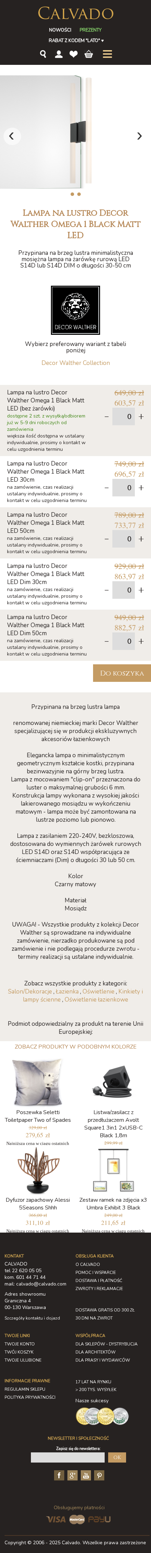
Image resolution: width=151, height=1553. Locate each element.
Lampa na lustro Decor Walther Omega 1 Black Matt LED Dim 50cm (45, 625)
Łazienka (67, 992)
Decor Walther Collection (75, 363)
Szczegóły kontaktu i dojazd (32, 1318)
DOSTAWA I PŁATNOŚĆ (99, 1280)
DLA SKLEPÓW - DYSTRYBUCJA (107, 1344)
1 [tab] (72, 194)
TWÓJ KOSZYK (19, 1352)
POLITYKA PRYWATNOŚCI (30, 1397)
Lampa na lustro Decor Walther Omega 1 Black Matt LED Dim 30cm (45, 574)
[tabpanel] (75, 132)
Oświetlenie (98, 992)
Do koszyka (122, 673)
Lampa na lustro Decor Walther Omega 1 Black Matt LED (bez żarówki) (45, 400)
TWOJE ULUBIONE (23, 1360)
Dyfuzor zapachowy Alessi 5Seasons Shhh (38, 1204)
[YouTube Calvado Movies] (85, 1475)
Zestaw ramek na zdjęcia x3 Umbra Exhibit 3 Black (113, 1204)
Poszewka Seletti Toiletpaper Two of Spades (38, 1116)
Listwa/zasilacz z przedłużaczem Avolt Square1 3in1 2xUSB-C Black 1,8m (113, 1123)
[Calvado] (75, 13)
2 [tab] (79, 194)
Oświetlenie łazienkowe (96, 1000)
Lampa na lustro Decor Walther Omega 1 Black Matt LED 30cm (45, 472)
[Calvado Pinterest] (98, 1475)
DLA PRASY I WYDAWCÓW (103, 1360)
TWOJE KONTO (20, 1344)
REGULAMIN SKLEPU (25, 1389)
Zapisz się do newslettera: (78, 1448)
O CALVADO (88, 1264)
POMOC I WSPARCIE (96, 1272)
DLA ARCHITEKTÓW (96, 1352)
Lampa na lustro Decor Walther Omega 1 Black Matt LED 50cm (45, 523)
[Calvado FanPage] (58, 1475)
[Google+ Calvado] (72, 1475)
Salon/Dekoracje (30, 992)
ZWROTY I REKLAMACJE (99, 1288)
